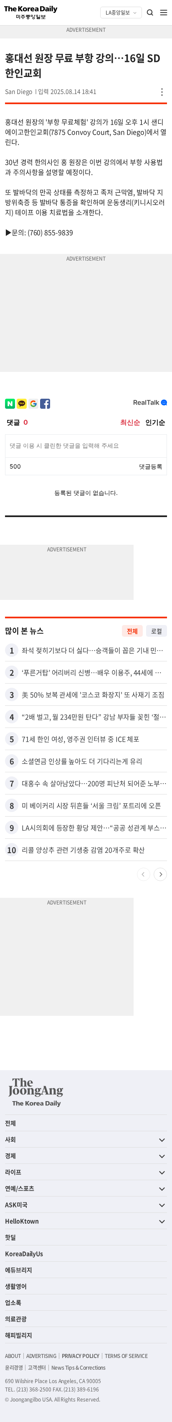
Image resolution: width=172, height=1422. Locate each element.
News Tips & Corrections (78, 1367)
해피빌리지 (18, 1335)
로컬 (156, 631)
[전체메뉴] (164, 13)
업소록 (13, 1302)
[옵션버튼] (162, 92)
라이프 (13, 1172)
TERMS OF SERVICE (126, 1356)
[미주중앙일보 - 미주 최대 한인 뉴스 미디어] (31, 12)
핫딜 (10, 1237)
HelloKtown (22, 1221)
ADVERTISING (41, 1356)
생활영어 (16, 1286)
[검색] (150, 13)
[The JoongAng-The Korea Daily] (35, 1092)
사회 (10, 1139)
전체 (132, 631)
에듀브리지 (18, 1270)
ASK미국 (16, 1204)
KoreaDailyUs (24, 1253)
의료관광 (16, 1318)
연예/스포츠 (19, 1188)
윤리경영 (14, 1367)
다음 (160, 874)
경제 (10, 1155)
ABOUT (13, 1356)
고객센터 (37, 1367)
